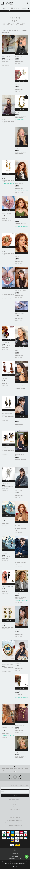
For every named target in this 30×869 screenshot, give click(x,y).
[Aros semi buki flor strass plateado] (21, 335)
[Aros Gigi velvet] (8, 332)
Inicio (15, 801)
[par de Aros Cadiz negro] (8, 402)
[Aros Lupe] (21, 616)
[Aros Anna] (8, 166)
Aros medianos (18, 155)
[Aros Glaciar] (8, 542)
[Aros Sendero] (8, 507)
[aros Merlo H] (21, 650)
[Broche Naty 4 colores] (8, 473)
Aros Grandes (18, 228)
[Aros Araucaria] (21, 206)
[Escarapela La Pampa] (8, 202)
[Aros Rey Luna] (21, 476)
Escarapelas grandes (6, 220)
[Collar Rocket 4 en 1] (21, 169)
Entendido (15, 866)
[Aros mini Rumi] (21, 242)
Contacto (15, 806)
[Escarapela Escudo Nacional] (8, 650)
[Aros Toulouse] (21, 73)
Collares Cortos (19, 123)
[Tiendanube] (15, 850)
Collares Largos (5, 65)
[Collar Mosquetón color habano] (21, 440)
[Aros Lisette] (21, 545)
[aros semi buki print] (8, 437)
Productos (15, 804)
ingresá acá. (15, 856)
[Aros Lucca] (8, 104)
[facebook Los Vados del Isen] (15, 777)
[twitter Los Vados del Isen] (19, 777)
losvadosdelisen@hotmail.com (15, 825)
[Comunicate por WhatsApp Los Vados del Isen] (27, 857)
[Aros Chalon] (8, 612)
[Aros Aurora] (21, 511)
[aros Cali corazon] (21, 44)
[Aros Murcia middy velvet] (8, 576)
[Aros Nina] (21, 579)
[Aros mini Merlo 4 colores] (21, 277)
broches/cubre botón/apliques (18, 321)
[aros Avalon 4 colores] (21, 136)
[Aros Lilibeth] (8, 367)
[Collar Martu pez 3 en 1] (21, 712)
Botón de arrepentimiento (15, 858)
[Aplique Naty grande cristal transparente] (8, 713)
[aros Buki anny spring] (21, 742)
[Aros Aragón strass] (21, 680)
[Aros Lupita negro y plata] (21, 405)
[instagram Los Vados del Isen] (10, 777)
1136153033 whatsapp (15, 817)
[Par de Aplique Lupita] (21, 305)
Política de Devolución (15, 809)
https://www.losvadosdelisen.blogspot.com (15, 822)
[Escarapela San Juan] (8, 277)
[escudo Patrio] (8, 239)
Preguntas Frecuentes (15, 812)
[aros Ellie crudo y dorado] (21, 371)
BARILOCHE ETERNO (19, 192)
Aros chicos (18, 63)
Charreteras (4, 737)
